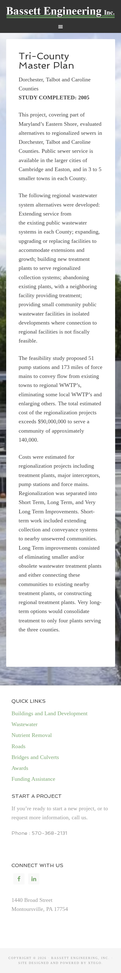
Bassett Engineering (60, 12)
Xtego (94, 963)
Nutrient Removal (31, 735)
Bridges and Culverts (35, 757)
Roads (18, 746)
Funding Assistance (33, 779)
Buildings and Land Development (49, 713)
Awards (19, 768)
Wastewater (24, 724)
